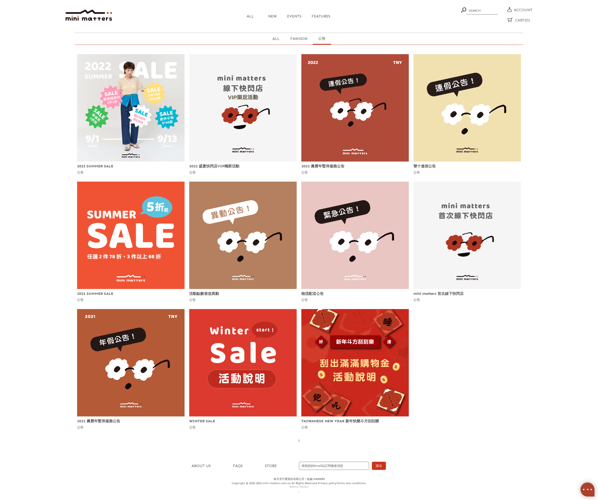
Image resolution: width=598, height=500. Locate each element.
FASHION (298, 38)
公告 (322, 38)
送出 (379, 466)
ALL (276, 38)
